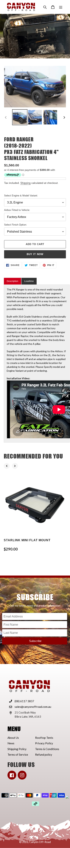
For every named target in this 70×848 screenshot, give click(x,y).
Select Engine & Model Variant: (21, 195)
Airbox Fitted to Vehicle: (17, 210)
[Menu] (61, 7)
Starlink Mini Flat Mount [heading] (27, 540)
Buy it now (35, 254)
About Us (13, 737)
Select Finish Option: (15, 224)
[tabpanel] (37, 363)
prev (7, 466)
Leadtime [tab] (29, 281)
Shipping (25, 182)
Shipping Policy (17, 749)
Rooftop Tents (44, 737)
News (10, 743)
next (15, 466)
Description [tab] (12, 281)
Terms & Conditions (47, 749)
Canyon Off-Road (40, 842)
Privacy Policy (44, 743)
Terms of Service (17, 754)
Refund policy (43, 754)
